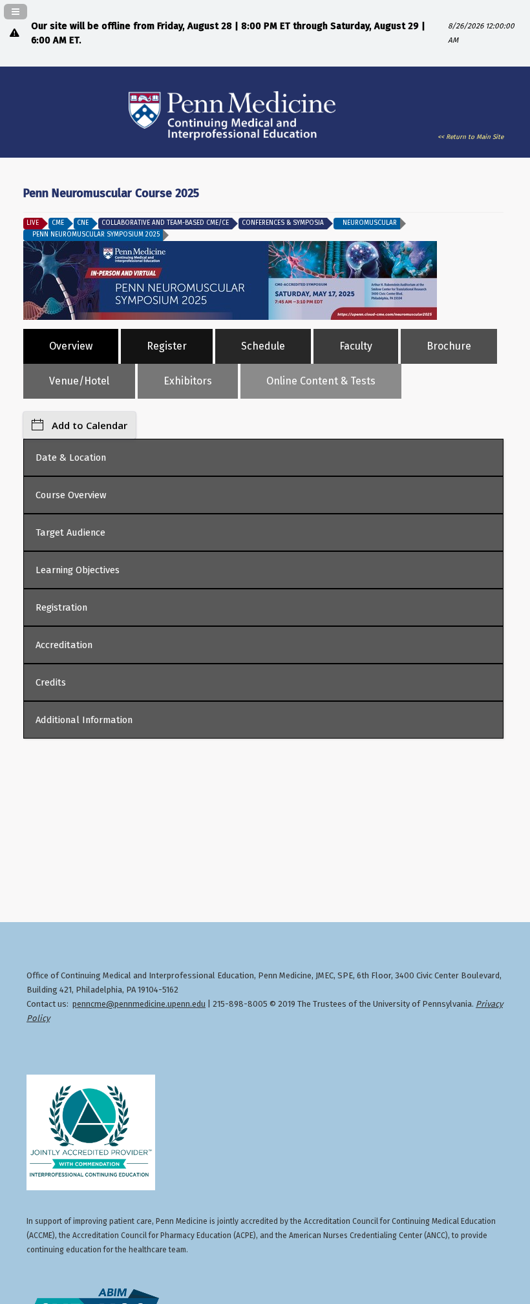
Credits (51, 682)
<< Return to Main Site (471, 137)
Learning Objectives (78, 570)
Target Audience (70, 532)
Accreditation (64, 645)
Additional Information (84, 720)
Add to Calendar (89, 425)
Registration (61, 607)
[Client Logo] (232, 141)
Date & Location (71, 457)
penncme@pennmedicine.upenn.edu (139, 1004)
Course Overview (71, 495)
